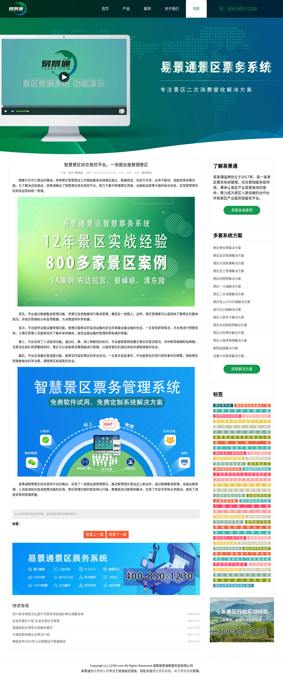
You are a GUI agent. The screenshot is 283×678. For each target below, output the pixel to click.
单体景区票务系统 (227, 548)
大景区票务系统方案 (242, 411)
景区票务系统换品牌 (242, 485)
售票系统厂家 (242, 442)
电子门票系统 (75, 172)
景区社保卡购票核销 (242, 580)
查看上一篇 (94, 534)
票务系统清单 (225, 543)
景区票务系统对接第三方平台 (242, 421)
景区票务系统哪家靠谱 (242, 490)
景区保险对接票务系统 (242, 575)
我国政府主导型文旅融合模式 (32, 627)
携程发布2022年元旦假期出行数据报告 (39, 641)
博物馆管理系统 (229, 464)
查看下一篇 (117, 534)
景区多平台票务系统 (254, 543)
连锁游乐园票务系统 (229, 516)
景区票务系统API (242, 426)
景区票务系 (223, 405)
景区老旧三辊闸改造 (230, 453)
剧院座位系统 (258, 522)
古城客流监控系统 (229, 495)
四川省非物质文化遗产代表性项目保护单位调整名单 (48, 614)
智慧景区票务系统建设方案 (242, 437)
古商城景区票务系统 (242, 432)
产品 (126, 9)
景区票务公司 (99, 671)
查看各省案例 (241, 210)
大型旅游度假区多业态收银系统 (242, 474)
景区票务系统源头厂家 (252, 405)
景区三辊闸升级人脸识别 (242, 448)
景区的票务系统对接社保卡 (233, 585)
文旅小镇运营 (259, 453)
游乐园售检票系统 (242, 532)
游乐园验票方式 (258, 516)
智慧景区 (31, 180)
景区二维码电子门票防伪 (242, 554)
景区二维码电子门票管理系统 (242, 559)
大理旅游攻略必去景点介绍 (31, 634)
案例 (147, 9)
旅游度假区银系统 (256, 469)
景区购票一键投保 (256, 569)
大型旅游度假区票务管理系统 (242, 479)
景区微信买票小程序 (242, 511)
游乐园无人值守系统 (230, 538)
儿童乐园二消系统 (242, 506)
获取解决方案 (241, 369)
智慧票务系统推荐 (227, 416)
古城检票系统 (258, 495)
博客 (196, 9)
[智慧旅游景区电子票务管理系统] (18, 8)
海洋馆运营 (259, 464)
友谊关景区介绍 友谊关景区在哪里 (36, 621)
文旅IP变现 (260, 564)
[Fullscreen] (122, 111)
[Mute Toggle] (13, 111)
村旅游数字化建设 (230, 564)
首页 (105, 9)
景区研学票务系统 (256, 548)
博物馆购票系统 (258, 458)
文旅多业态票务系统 (229, 458)
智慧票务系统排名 (256, 416)
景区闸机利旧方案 (255, 501)
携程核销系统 (259, 538)
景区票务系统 (161, 671)
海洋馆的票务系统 (227, 469)
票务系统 (146, 172)
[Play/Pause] (6, 111)
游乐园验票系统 (228, 522)
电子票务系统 (183, 671)
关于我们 (172, 9)
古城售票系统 (225, 501)
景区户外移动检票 (227, 569)
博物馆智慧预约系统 (242, 527)
